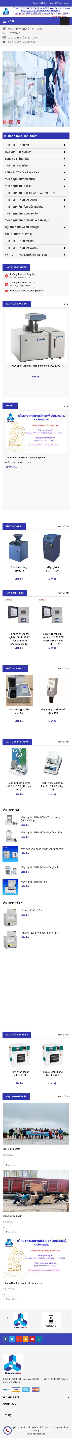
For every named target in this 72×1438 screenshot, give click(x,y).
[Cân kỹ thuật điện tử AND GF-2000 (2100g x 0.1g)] (52, 763)
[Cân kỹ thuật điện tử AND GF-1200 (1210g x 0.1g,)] (19, 763)
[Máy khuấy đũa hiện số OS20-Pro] (52, 690)
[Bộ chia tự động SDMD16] (19, 548)
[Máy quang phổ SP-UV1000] (19, 690)
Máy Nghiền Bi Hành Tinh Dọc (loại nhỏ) (41, 832)
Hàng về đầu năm (12, 1216)
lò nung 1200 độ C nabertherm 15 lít (39, 932)
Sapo (42, 1433)
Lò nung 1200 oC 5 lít (32, 910)
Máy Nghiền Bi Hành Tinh (34, 881)
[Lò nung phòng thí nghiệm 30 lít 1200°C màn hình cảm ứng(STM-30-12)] (19, 614)
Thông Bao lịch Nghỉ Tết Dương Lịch (25, 457)
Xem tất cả (63, 526)
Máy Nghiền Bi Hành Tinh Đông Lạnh (40, 867)
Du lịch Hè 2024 (11, 1149)
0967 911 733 (23, 277)
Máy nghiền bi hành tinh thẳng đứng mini (42, 849)
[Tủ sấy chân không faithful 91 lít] (19, 1054)
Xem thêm (11, 1165)
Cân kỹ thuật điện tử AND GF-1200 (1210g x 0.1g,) (19, 786)
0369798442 (25, 285)
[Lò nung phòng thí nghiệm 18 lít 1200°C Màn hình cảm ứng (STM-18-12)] (52, 614)
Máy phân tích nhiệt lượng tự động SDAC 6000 (36, 365)
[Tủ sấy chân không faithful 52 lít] (52, 1054)
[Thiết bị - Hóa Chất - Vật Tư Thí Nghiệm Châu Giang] (36, 11)
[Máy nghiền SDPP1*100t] (52, 548)
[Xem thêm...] (11, 467)
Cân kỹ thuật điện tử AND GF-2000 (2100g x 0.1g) (53, 786)
